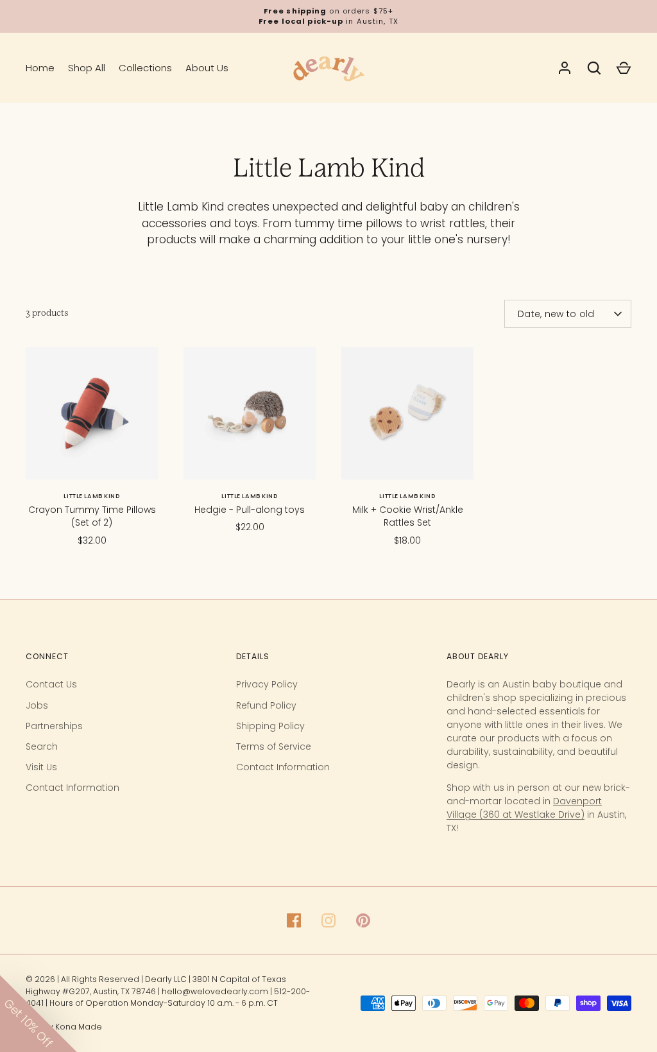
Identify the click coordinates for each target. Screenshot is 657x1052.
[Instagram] (328, 920)
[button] (38, 1013)
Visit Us (41, 767)
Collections (145, 67)
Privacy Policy (267, 684)
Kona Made (78, 1026)
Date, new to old (556, 313)
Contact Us (51, 684)
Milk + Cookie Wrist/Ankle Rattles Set (407, 516)
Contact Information (72, 787)
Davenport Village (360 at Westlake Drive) (524, 808)
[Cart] (624, 68)
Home (40, 67)
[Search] (594, 68)
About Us (206, 67)
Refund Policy (266, 705)
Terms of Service (273, 746)
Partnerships (54, 726)
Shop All (86, 67)
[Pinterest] (363, 920)
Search (42, 746)
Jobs (37, 705)
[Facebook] (294, 920)
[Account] (564, 68)
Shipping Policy (270, 726)
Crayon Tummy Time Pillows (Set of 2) (92, 516)
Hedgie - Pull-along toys (249, 509)
